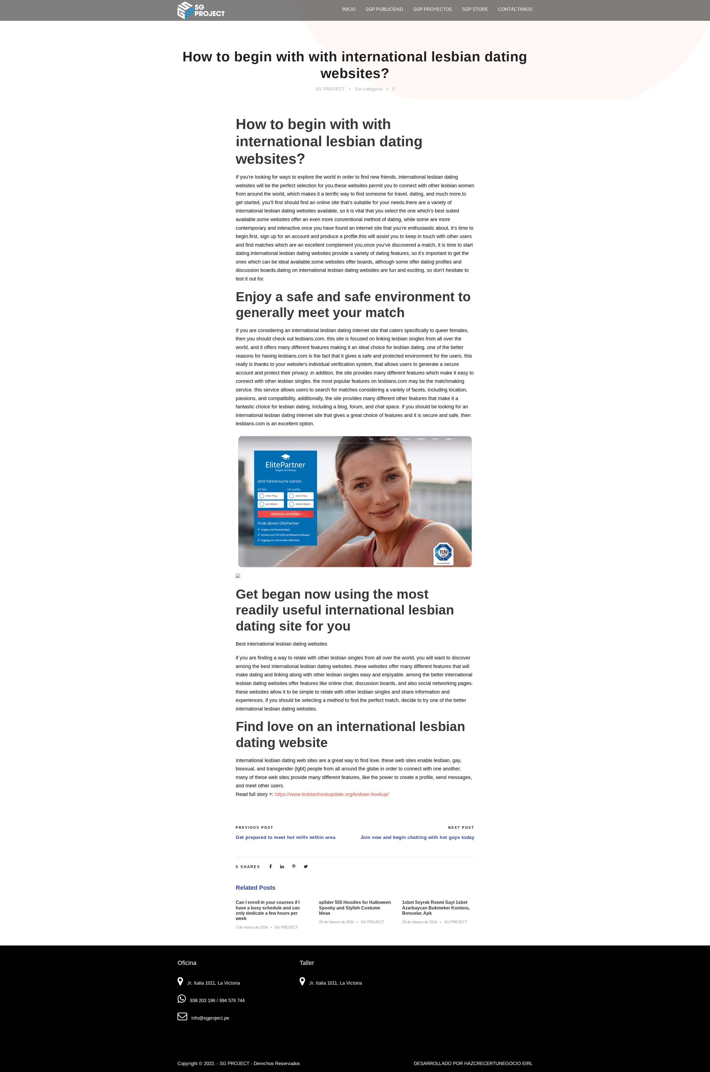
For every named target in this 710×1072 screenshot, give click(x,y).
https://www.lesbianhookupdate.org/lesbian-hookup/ (332, 794)
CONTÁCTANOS (515, 9)
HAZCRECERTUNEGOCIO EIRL (498, 1063)
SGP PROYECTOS (432, 9)
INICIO (349, 9)
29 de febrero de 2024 (336, 922)
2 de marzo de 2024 (252, 927)
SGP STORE (475, 9)
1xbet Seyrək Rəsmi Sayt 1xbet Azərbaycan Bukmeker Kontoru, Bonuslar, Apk (436, 907)
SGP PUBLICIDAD (384, 9)
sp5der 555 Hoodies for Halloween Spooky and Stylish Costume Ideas (355, 907)
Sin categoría (368, 89)
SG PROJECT (330, 89)
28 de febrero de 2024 (419, 922)
